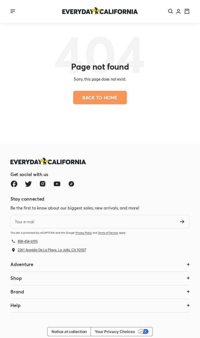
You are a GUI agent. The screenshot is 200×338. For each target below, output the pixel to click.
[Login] (178, 11)
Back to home (100, 97)
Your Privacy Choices (115, 331)
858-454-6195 (28, 241)
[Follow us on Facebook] (14, 184)
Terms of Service (108, 232)
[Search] (170, 11)
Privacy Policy (84, 232)
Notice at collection (69, 331)
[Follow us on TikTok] (71, 184)
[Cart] (187, 11)
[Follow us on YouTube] (57, 184)
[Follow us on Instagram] (42, 184)
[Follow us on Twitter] (28, 184)
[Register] (182, 222)
